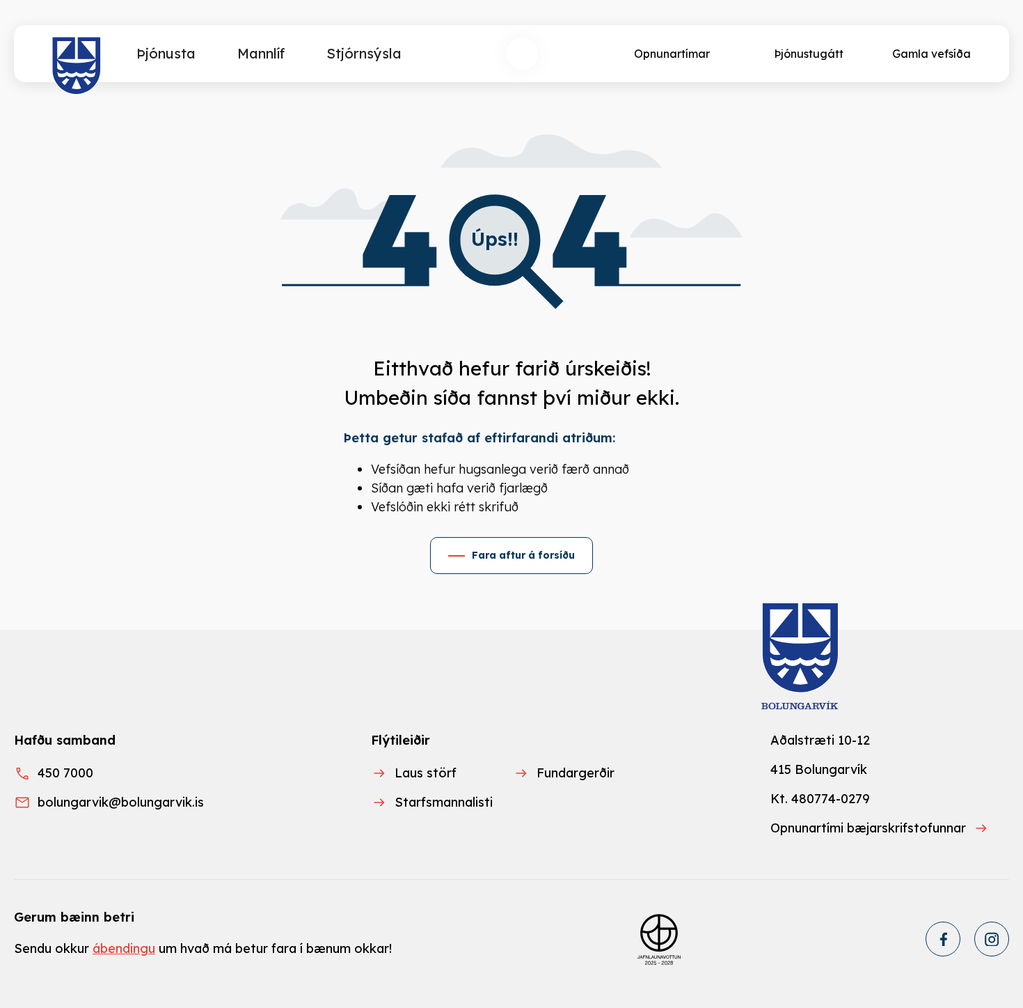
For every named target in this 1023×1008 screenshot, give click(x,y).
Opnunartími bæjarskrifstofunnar (868, 828)
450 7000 (65, 773)
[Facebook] (943, 939)
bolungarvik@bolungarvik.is (121, 802)
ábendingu (124, 948)
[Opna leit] (522, 54)
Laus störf (426, 773)
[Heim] (77, 66)
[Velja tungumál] (573, 54)
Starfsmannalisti (444, 802)
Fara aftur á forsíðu (523, 555)
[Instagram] (991, 939)
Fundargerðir (575, 773)
